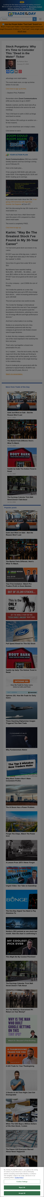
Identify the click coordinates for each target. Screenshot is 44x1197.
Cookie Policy (19, 1177)
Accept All (22, 1193)
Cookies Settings (21, 1181)
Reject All (22, 1187)
